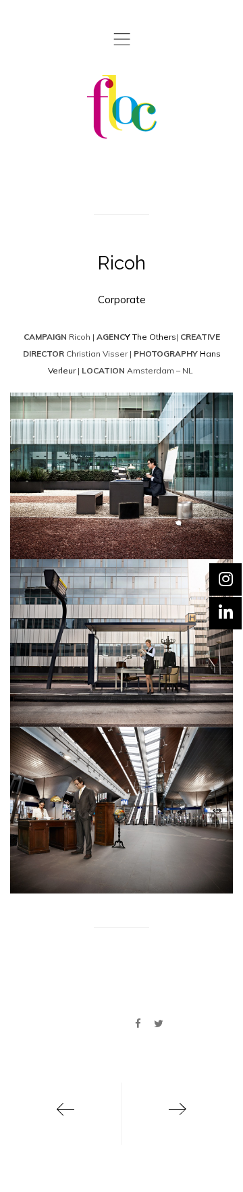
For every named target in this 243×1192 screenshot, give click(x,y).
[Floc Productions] (122, 106)
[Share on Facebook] (138, 1024)
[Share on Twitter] (159, 1024)
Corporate (122, 299)
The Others (153, 337)
